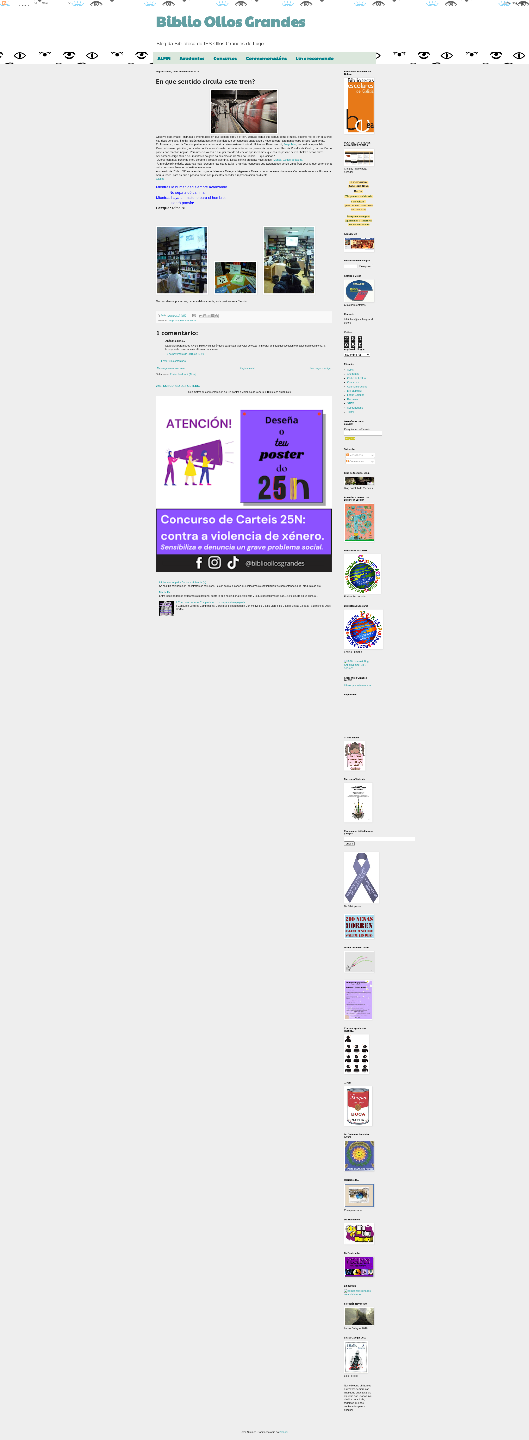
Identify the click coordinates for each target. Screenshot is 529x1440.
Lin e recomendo (315, 58)
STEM (350, 403)
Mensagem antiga (320, 368)
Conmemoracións (266, 58)
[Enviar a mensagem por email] (201, 316)
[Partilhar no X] (209, 316)
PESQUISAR (350, 439)
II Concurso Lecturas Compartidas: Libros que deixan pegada (210, 602)
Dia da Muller (354, 390)
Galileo (160, 178)
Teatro (350, 411)
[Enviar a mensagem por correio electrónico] (194, 315)
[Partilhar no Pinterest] (216, 316)
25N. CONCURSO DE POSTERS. (178, 386)
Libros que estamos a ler (358, 685)
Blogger (283, 1432)
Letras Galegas (355, 394)
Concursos (225, 58)
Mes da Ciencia (188, 320)
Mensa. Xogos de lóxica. (288, 159)
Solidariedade (355, 407)
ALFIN (163, 58)
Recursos (352, 399)
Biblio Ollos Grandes (230, 21)
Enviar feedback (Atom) (183, 374)
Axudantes (192, 58)
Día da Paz (165, 592)
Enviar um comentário (173, 361)
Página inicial (247, 368)
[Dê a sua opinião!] (205, 316)
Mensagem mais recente (171, 368)
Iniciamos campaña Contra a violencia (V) (182, 582)
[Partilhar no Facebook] (213, 316)
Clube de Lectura (357, 378)
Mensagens (356, 455)
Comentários (356, 461)
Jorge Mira (290, 144)
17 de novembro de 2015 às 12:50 (184, 354)
